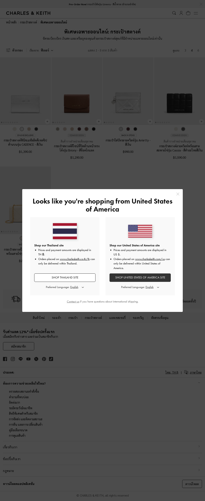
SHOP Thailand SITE (65, 277)
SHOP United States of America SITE (140, 277)
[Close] (178, 194)
